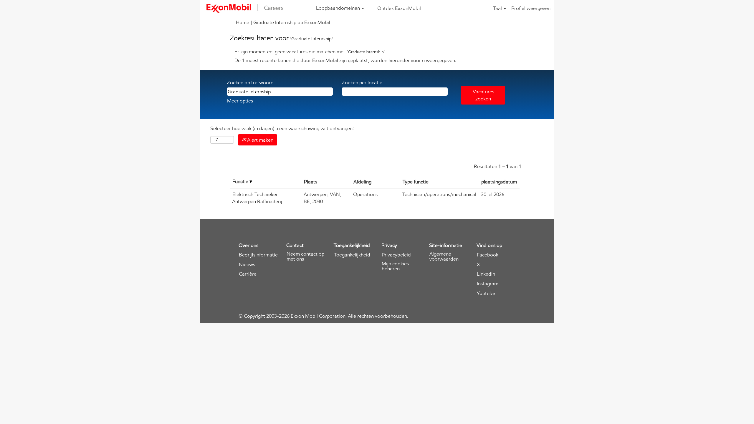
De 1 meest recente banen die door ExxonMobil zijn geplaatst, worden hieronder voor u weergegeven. (345, 60)
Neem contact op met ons (305, 256)
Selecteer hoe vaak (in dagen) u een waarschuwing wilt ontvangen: (282, 128)
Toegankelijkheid (352, 255)
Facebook (487, 255)
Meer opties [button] (240, 101)
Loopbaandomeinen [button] (338, 8)
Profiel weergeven (530, 8)
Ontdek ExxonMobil (399, 8)
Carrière (248, 274)
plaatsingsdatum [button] (499, 182)
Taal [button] (498, 8)
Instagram (487, 283)
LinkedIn (486, 274)
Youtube (486, 293)
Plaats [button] (310, 182)
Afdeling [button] (362, 182)
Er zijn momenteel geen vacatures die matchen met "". (310, 51)
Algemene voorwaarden (444, 256)
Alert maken (259, 140)
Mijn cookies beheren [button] (395, 266)
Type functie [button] (416, 182)
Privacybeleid (396, 255)
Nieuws (247, 264)
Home (242, 22)
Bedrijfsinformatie (258, 255)
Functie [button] (240, 181)
